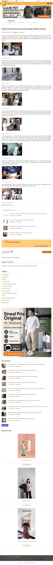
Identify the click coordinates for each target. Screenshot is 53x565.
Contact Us (12, 556)
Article (15, 22)
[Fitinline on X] (44, 559)
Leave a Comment (46, 252)
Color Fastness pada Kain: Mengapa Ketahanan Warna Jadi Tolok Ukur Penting (27, 406)
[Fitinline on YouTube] (35, 559)
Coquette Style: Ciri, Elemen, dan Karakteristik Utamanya (21, 382)
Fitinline (26, 562)
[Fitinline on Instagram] (38, 559)
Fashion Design (20, 22)
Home (7, 556)
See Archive (5, 425)
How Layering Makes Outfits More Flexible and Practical (21, 394)
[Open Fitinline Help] (50, 3)
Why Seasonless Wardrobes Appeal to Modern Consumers (22, 376)
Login (9, 266)
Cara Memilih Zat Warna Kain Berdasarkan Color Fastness (22, 370)
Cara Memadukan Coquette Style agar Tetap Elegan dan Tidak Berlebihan (26, 364)
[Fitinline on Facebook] (41, 559)
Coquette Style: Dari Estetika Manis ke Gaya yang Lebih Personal (23, 400)
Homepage (10, 22)
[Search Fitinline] (48, 3)
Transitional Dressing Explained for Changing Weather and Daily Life (24, 412)
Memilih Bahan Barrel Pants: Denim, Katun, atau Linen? (21, 418)
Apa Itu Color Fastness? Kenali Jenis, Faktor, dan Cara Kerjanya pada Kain (26, 388)
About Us (18, 556)
